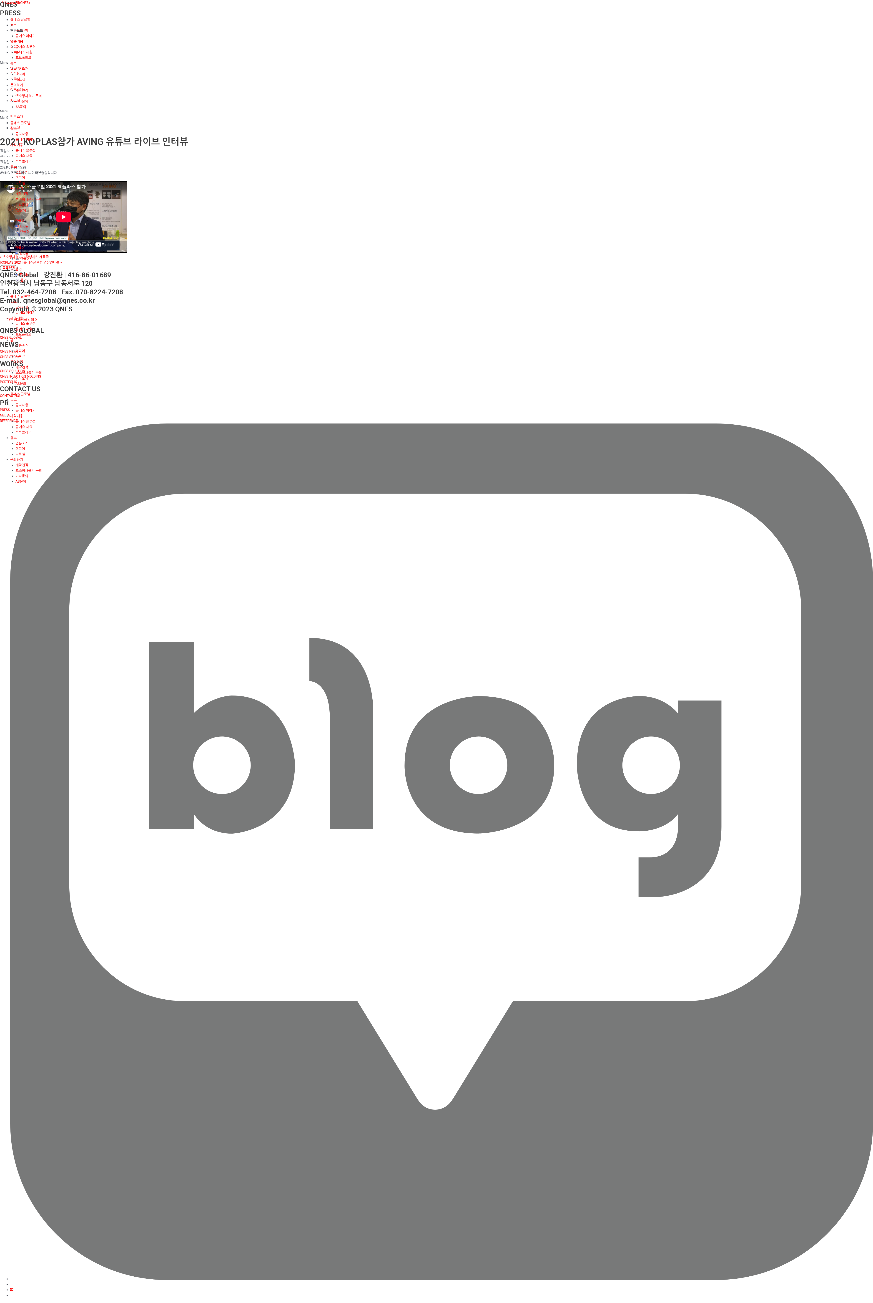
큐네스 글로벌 (20, 20)
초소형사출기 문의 (28, 96)
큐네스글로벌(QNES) (15, 3)
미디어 (20, 74)
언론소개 (21, 69)
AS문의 (20, 107)
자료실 (20, 80)
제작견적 (21, 90)
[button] (436, 117)
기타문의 (21, 101)
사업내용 (16, 41)
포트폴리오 (23, 58)
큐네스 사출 (23, 52)
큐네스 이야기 (25, 36)
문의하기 (16, 85)
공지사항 (21, 30)
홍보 (13, 63)
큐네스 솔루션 (25, 47)
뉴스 (13, 25)
